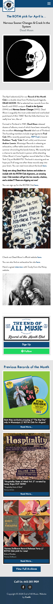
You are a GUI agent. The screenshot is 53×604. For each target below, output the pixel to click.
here (44, 165)
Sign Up (26, 344)
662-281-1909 (31, 581)
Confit (28, 597)
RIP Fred (35, 136)
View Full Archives (26, 569)
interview (19, 266)
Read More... (26, 427)
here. (39, 257)
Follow (28, 351)
